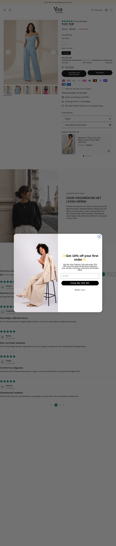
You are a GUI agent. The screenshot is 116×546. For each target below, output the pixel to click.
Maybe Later (80, 290)
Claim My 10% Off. (80, 283)
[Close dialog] (99, 236)
